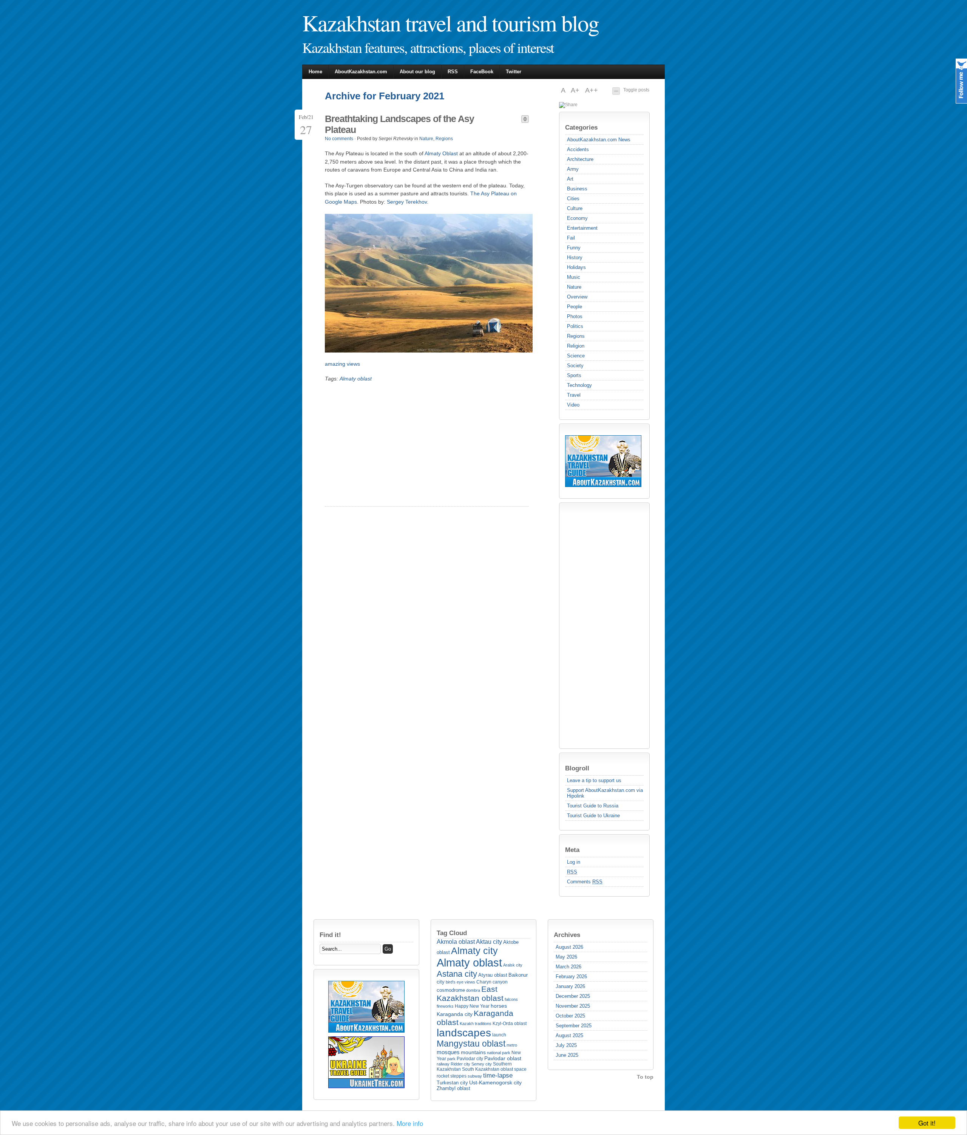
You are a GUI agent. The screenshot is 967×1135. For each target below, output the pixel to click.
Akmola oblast (456, 942)
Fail (571, 238)
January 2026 (570, 986)
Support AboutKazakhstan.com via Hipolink (605, 793)
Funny (574, 248)
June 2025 (567, 1055)
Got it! (927, 1122)
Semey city (481, 1064)
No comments (339, 138)
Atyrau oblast (492, 975)
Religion (575, 346)
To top (645, 1077)
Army (573, 169)
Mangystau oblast (471, 1043)
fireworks (445, 1006)
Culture (574, 208)
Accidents (578, 149)
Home (315, 71)
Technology (579, 385)
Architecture (580, 159)
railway (443, 1064)
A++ (591, 90)
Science (576, 356)
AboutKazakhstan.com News (598, 139)
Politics (575, 326)
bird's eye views (460, 982)
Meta (572, 850)
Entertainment (582, 228)
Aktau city (489, 942)
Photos (574, 316)
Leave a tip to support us (594, 780)
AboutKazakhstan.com (361, 71)
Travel (574, 395)
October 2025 (570, 1016)
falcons (511, 999)
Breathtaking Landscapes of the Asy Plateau (399, 124)
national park (498, 1052)
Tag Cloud (452, 933)
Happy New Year (472, 1006)
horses (499, 1006)
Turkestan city (452, 1083)
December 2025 (573, 996)
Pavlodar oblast (502, 1058)
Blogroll (577, 768)
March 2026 (568, 967)
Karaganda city (455, 1014)
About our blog (417, 71)
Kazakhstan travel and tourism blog (450, 23)
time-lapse (498, 1075)
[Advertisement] (595, 625)
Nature (574, 287)
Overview (577, 297)
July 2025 (566, 1045)
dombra (473, 990)
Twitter (513, 71)
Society (575, 365)
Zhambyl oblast (453, 1088)
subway (475, 1076)
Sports (574, 375)
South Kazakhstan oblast (487, 1069)
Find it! (330, 935)
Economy (577, 218)
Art (570, 179)
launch (499, 1035)
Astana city (457, 974)
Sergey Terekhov (407, 202)
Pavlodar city (470, 1058)
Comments (584, 881)
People (574, 306)
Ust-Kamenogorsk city (495, 1082)
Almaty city (474, 950)
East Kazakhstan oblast (470, 993)
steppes (458, 1076)
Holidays (576, 267)
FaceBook (481, 71)
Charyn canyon (492, 982)
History (574, 257)
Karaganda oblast (475, 1018)
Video (573, 405)
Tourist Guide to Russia (592, 806)
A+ (576, 90)
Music (573, 277)
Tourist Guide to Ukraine (593, 815)
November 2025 (573, 1006)
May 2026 (566, 957)
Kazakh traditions (475, 1023)
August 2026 (569, 947)
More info (410, 1123)
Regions (576, 336)
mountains (473, 1052)
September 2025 (574, 1025)
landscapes (464, 1033)
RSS (453, 71)
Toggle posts (636, 90)
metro (512, 1045)
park (451, 1058)
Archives (567, 935)
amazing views (342, 364)
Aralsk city (512, 965)
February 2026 (571, 976)
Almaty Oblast (441, 153)
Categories (581, 127)
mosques (448, 1052)
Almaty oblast (356, 379)
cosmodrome (451, 990)
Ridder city (460, 1064)
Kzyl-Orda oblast (510, 1023)
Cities (573, 198)
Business (577, 189)
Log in (573, 862)
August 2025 (569, 1035)
